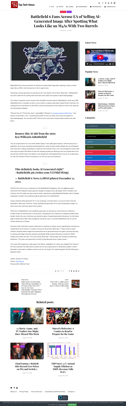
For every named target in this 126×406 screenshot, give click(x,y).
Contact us (71, 392)
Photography (96, 7)
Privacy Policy (23, 392)
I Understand (72, 404)
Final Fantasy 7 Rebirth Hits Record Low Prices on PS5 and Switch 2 (27, 366)
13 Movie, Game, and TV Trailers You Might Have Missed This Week (27, 331)
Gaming (70, 7)
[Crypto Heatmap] (114, 3)
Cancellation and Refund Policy (55, 392)
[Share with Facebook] (69, 271)
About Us (13, 392)
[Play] (87, 64)
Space (100, 173)
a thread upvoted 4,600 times (62, 113)
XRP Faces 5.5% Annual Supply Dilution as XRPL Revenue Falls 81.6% (63, 367)
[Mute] (110, 64)
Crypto (61, 7)
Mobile (100, 158)
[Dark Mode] (111, 3)
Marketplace (111, 7)
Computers (100, 136)
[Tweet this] (71, 271)
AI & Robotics (100, 126)
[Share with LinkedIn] (74, 271)
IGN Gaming (20, 261)
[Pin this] (76, 271)
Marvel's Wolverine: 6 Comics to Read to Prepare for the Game (63, 331)
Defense (100, 147)
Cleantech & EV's (100, 131)
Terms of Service (36, 392)
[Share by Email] (78, 271)
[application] (100, 57)
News (69, 11)
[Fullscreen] (113, 64)
